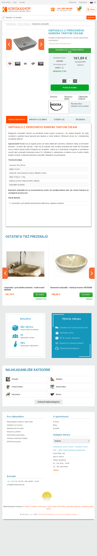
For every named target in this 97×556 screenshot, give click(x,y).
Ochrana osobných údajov (17, 438)
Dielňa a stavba (30, 506)
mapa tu (56, 470)
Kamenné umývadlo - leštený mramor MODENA (71, 287)
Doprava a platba (68, 98)
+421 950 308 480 (14, 481)
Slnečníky (61, 506)
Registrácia (83, 2)
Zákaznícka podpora (83, 98)
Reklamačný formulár (15, 428)
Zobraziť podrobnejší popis (59, 43)
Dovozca (53, 96)
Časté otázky (6, 2)
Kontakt (22, 2)
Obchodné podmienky (15, 435)
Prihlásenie (72, 2)
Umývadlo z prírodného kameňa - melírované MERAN (24, 288)
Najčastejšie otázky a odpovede (20, 422)
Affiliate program (14, 441)
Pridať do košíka (70, 88)
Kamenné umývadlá (40, 24)
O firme (56, 422)
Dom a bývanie (24, 24)
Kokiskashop (11, 24)
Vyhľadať (91, 17)
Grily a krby (51, 506)
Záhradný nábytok (73, 506)
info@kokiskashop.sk (15, 485)
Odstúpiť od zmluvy (15, 425)
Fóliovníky (42, 506)
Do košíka (40, 295)
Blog (14, 2)
